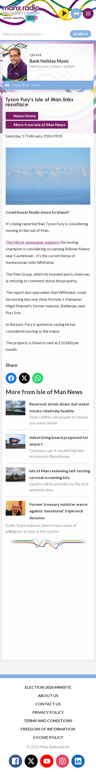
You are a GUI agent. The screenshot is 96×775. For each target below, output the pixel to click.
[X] (31, 761)
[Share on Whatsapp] (37, 378)
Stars (36, 85)
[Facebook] (15, 761)
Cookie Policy (48, 737)
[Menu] (88, 13)
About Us (48, 695)
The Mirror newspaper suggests (33, 242)
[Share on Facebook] (11, 378)
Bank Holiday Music (49, 61)
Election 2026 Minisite (48, 687)
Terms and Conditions (48, 720)
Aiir (66, 747)
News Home (25, 115)
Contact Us (48, 703)
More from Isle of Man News (39, 124)
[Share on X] (24, 378)
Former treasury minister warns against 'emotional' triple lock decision (58, 511)
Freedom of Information (48, 729)
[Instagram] (62, 761)
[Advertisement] (48, 602)
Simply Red (20, 85)
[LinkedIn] (78, 761)
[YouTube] (46, 761)
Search (80, 33)
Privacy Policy (48, 712)
